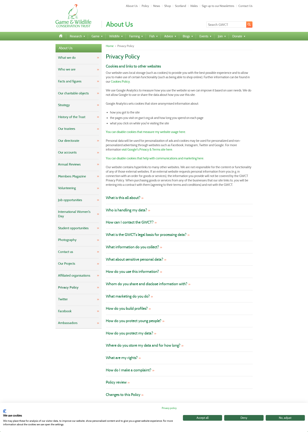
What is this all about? (123, 198)
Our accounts (67, 152)
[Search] (249, 24)
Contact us (65, 252)
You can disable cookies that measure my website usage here (145, 132)
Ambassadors (68, 323)
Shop (167, 6)
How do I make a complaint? (128, 370)
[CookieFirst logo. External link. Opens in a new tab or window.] (4, 411)
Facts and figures (70, 81)
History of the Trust (71, 117)
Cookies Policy (120, 81)
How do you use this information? (132, 271)
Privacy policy (169, 408)
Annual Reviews (69, 164)
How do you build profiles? (127, 308)
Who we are (66, 69)
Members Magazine (72, 176)
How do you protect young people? (133, 321)
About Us (132, 6)
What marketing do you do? (128, 296)
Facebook (64, 311)
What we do (67, 58)
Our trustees (66, 129)
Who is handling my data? (126, 210)
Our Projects (66, 263)
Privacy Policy (68, 287)
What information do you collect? (132, 247)
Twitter (63, 299)
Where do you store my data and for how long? (143, 345)
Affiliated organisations (74, 275)
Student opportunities (73, 228)
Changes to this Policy (123, 395)
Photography (67, 240)
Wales (194, 6)
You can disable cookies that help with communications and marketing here (154, 158)
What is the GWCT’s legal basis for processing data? (146, 235)
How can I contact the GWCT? (130, 222)
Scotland (180, 6)
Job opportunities (70, 200)
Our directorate (68, 141)
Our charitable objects (73, 93)
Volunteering (67, 188)
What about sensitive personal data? (134, 259)
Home (110, 46)
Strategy (64, 105)
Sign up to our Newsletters (218, 6)
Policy (145, 6)
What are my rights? (122, 358)
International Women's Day (74, 214)
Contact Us (245, 6)
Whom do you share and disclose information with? (146, 284)
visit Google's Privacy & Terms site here (147, 149)
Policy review (116, 382)
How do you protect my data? (129, 333)
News (156, 6)
